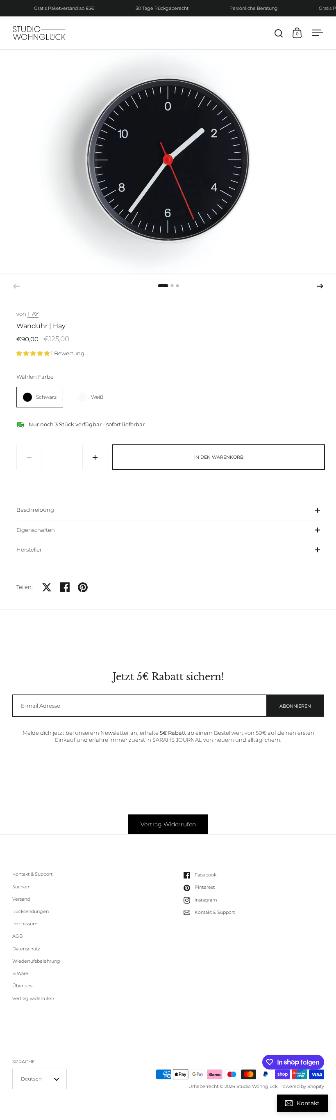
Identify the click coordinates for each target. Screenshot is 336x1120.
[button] (320, 286)
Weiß (97, 397)
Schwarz (46, 397)
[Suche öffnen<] (279, 33)
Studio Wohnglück (256, 1086)
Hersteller (29, 549)
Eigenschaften (35, 530)
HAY (33, 313)
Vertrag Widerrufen (168, 824)
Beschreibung (35, 509)
